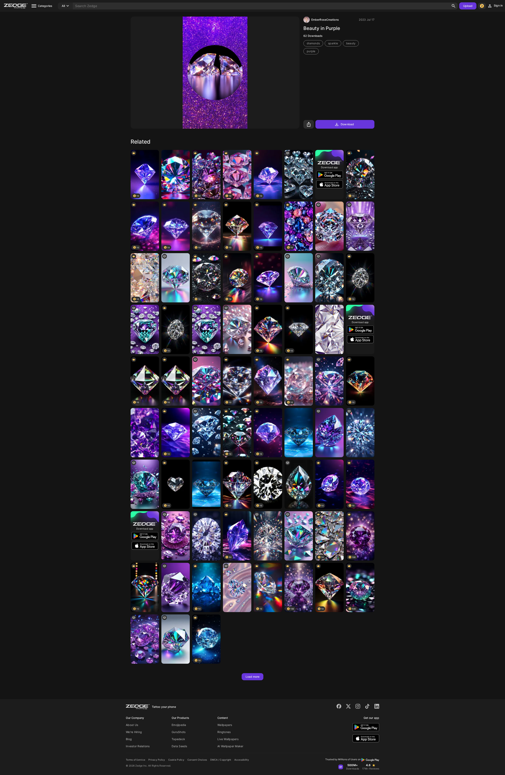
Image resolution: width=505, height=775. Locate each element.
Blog (129, 739)
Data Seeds (179, 746)
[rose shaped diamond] (329, 226)
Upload (468, 5)
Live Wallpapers (227, 739)
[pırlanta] (360, 432)
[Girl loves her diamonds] (237, 587)
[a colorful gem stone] (175, 277)
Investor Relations (138, 746)
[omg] (329, 277)
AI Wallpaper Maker (230, 746)
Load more (253, 676)
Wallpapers (224, 725)
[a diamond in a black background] (206, 535)
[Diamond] (206, 484)
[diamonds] (145, 329)
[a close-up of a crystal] (237, 329)
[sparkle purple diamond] (360, 226)
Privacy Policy (156, 759)
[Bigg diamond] (175, 174)
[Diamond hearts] (298, 174)
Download (347, 124)
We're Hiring (134, 732)
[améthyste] (329, 432)
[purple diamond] (145, 639)
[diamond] (206, 381)
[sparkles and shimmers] (329, 381)
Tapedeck (178, 739)
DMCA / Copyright (220, 759)
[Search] (453, 6)
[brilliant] (268, 535)
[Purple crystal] (145, 432)
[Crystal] (329, 329)
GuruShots (178, 732)
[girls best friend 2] (298, 277)
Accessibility (241, 759)
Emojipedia (179, 725)
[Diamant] (298, 432)
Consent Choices (197, 759)
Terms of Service (135, 759)
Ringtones (224, 732)
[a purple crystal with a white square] (175, 587)
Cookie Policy (176, 759)
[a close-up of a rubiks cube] (298, 535)
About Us (132, 725)
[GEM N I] (145, 484)
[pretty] (206, 432)
